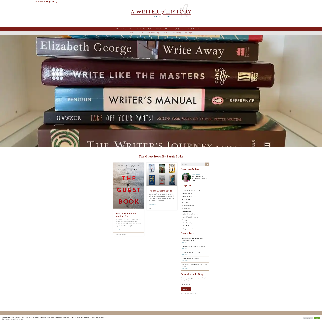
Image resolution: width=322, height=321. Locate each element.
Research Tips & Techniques (190, 217)
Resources (177, 33)
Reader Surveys (178, 29)
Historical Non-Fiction (188, 205)
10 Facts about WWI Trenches (190, 258)
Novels (166, 33)
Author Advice (202, 29)
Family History (186, 199)
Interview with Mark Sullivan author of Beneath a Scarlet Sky (192, 239)
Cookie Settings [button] (308, 318)
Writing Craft (190, 29)
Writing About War (187, 223)
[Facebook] (49, 1)
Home (132, 33)
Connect (188, 33)
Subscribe (186, 289)
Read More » (119, 230)
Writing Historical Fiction (163, 29)
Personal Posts (186, 208)
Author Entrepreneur (188, 196)
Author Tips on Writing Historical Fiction (193, 246)
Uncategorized (186, 220)
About (141, 33)
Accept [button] (317, 318)
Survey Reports (153, 33)
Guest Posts (185, 202)
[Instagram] (56, 1)
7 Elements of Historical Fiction (125, 29)
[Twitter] (53, 1)
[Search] (207, 164)
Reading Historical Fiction (144, 29)
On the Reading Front (160, 191)
